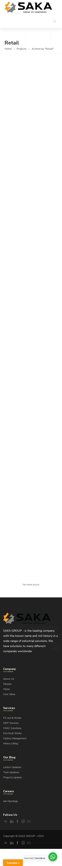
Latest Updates (12, 767)
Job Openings (10, 801)
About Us (8, 679)
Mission (7, 684)
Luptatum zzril (16, 548)
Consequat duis (17, 473)
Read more (9, 126)
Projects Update (12, 777)
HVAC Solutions (17, 324)
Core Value (9, 694)
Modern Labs (15, 250)
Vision (6, 689)
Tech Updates (11, 772)
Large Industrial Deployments (30, 101)
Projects (22, 49)
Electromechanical (20, 399)
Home (8, 49)
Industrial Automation (23, 175)
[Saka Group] (28, 7)
